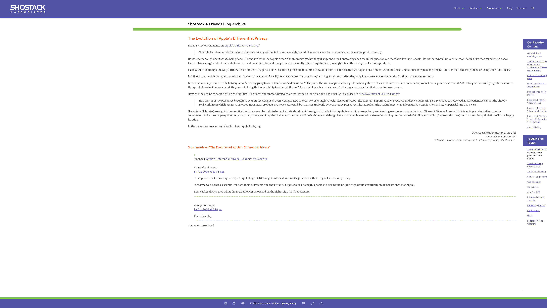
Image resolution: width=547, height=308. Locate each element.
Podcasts (531, 220)
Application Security (536, 171)
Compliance (532, 187)
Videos (540, 220)
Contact (521, 8)
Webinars (531, 223)
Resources (492, 8)
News (529, 215)
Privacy (530, 197)
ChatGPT (536, 192)
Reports (541, 205)
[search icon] (533, 8)
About (457, 8)
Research (531, 205)
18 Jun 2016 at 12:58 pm (209, 171)
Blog (509, 8)
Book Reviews (533, 210)
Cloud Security (534, 181)
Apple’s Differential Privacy (241, 45)
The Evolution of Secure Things (379, 94)
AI (528, 192)
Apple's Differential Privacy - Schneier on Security (236, 159)
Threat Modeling (535, 163)
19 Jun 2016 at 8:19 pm (208, 209)
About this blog (534, 127)
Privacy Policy (289, 303)
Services (473, 8)
